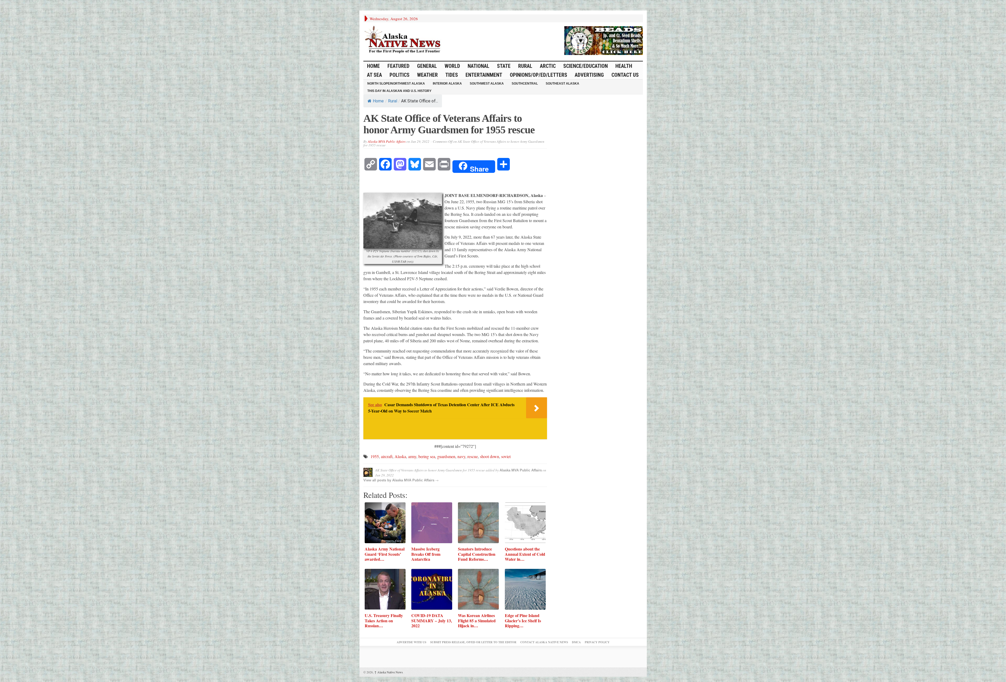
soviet (506, 456)
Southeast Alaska (562, 83)
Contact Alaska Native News (544, 642)
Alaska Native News (388, 672)
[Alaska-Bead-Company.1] (603, 39)
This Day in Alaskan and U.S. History (399, 91)
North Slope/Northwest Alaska (396, 83)
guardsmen (446, 456)
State (504, 66)
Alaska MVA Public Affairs (387, 141)
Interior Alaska (447, 83)
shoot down (489, 456)
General (427, 66)
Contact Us (625, 75)
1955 (374, 456)
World (452, 66)
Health (623, 66)
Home (378, 100)
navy (461, 456)
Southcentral (525, 83)
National (478, 66)
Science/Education (585, 66)
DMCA (576, 642)
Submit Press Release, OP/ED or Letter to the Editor (473, 642)
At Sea (374, 75)
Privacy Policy (597, 642)
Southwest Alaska (487, 83)
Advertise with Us (411, 642)
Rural (525, 66)
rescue (472, 456)
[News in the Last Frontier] (404, 40)
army (412, 456)
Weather (427, 75)
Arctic (548, 66)
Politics (399, 75)
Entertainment (484, 75)
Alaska (400, 456)
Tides (451, 75)
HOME (373, 66)
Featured (398, 66)
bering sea (426, 456)
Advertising (589, 75)
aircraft (386, 456)
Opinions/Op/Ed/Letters (538, 75)
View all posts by (377, 480)
